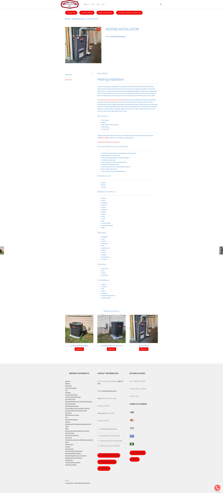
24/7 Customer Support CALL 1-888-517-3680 (129, 12)
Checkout (68, 392)
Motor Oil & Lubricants (72, 435)
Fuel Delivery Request (87, 12)
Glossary (67, 422)
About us (67, 381)
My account (68, 437)
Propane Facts (69, 449)
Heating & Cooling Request (105, 12)
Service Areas (69, 460)
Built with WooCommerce (82, 483)
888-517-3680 (104, 138)
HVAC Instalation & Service (78, 19)
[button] (98, 29)
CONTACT (135, 459)
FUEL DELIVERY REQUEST (107, 462)
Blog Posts (68, 386)
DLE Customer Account (72, 406)
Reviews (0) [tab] (68, 80)
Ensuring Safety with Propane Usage (76, 410)
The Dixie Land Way (70, 465)
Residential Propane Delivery (73, 458)
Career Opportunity (71, 388)
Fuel (66, 417)
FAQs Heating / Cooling (72, 415)
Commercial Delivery (71, 395)
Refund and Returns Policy (73, 453)
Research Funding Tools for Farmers (76, 455)
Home (68, 19)
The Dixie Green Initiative (72, 462)
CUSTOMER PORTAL (138, 453)
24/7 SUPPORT (103, 468)
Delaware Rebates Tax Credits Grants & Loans (78, 401)
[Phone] (217, 488)
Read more (79, 349)
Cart (66, 390)
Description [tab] (68, 74)
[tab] (111, 430)
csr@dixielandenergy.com (109, 391)
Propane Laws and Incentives (73, 451)
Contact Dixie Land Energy (73, 397)
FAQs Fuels (68, 413)
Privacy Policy (69, 444)
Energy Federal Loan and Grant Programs (77, 408)
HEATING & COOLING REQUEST (108, 455)
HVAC (66, 428)
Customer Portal (71, 12)
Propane (67, 447)
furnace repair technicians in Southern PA (112, 100)
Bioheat (67, 383)
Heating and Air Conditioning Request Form (78, 424)
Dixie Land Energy (70, 404)
